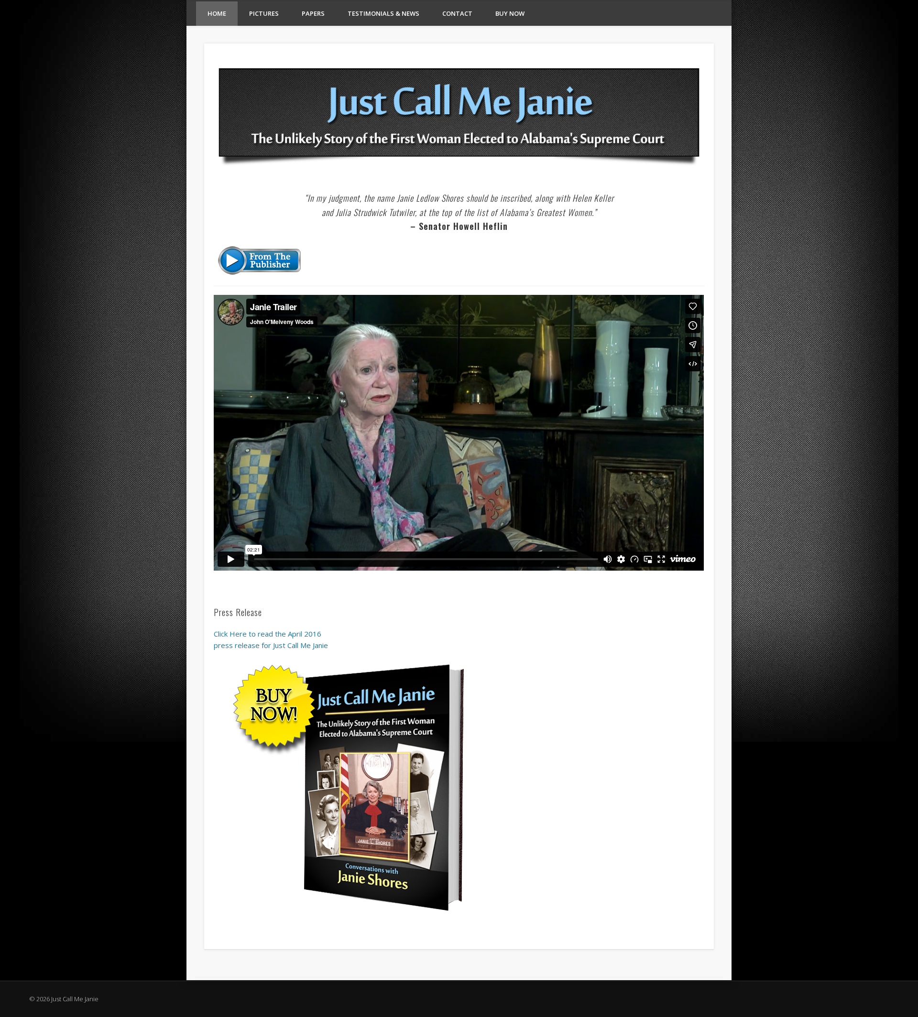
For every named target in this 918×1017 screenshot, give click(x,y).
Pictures (264, 13)
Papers (313, 13)
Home (217, 13)
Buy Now (510, 13)
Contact (457, 13)
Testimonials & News (383, 13)
